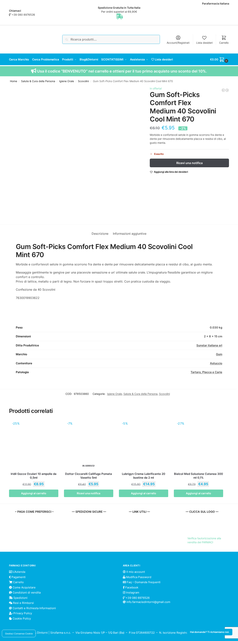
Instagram (132, 592)
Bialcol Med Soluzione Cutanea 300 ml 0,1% (198, 475)
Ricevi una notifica (189, 163)
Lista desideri (204, 42)
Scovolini (83, 81)
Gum (219, 354)
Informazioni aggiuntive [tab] (129, 233)
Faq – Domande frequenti (143, 582)
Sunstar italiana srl (209, 345)
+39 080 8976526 (23, 14)
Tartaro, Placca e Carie (206, 372)
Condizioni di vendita (26, 592)
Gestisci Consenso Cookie (19, 633)
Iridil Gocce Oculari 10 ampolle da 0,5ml (33, 475)
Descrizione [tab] (100, 233)
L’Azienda (18, 572)
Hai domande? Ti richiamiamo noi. (209, 632)
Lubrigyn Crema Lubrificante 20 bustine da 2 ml (143, 475)
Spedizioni (20, 598)
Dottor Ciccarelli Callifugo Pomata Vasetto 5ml (88, 475)
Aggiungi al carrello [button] (33, 493)
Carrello (224, 42)
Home (13, 81)
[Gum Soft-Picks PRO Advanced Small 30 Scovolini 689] (227, 90)
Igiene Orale (66, 81)
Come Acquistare (24, 587)
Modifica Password (138, 577)
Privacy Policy (22, 613)
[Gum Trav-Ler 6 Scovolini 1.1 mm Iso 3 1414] (223, 90)
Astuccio (216, 363)
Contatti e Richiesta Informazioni (34, 608)
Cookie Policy (21, 618)
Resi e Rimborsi (23, 603)
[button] (219, 59)
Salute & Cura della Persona (38, 81)
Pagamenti (18, 577)
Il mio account (135, 572)
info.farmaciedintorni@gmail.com (148, 602)
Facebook (131, 587)
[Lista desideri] (53, 425)
